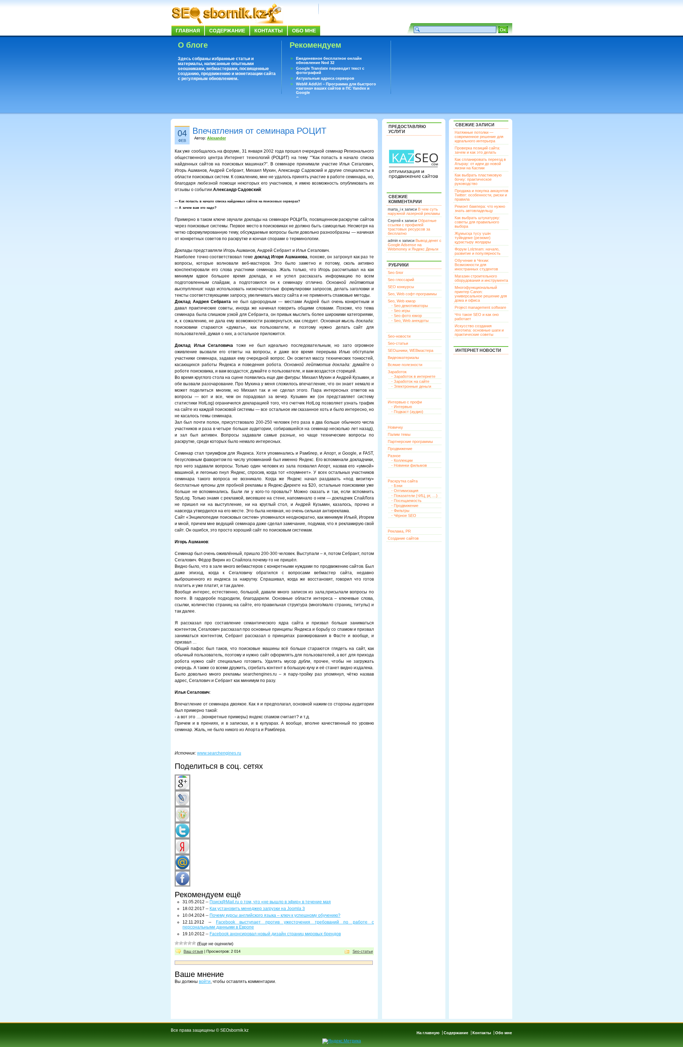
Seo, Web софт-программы (412, 294)
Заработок (397, 372)
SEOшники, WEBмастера (410, 350)
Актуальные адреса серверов (325, 78)
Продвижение (400, 448)
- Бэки (396, 485)
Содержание (227, 30)
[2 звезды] (181, 943)
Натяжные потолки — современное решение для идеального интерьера (479, 136)
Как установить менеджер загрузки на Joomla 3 (257, 908)
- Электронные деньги (411, 386)
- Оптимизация (404, 490)
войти (205, 981)
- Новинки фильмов (409, 465)
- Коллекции (402, 460)
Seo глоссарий (401, 279)
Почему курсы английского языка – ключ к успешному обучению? (275, 915)
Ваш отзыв (193, 951)
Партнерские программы (410, 441)
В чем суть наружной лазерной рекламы (414, 211)
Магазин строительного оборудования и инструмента (481, 278)
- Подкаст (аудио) (407, 411)
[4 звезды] (189, 943)
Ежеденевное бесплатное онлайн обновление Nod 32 (329, 60)
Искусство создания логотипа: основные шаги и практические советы (479, 330)
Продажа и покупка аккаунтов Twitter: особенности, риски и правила (481, 195)
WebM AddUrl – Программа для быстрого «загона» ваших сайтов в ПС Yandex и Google (336, 88)
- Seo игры (400, 310)
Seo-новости (399, 336)
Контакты (268, 30)
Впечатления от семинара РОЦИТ (259, 131)
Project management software (480, 307)
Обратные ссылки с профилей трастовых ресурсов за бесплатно (412, 227)
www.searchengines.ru (219, 753)
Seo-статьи (363, 951)
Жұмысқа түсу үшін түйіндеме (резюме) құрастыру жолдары (473, 237)
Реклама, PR (399, 531)
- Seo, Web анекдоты (410, 320)
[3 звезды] (185, 943)
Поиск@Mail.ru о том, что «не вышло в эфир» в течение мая (270, 901)
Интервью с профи (405, 402)
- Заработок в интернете (413, 376)
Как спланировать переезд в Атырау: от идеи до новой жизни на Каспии (480, 163)
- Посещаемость (406, 500)
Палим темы (399, 434)
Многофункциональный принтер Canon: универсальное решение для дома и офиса (481, 293)
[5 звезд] (194, 943)
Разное (394, 456)
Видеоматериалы (403, 357)
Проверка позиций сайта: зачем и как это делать (477, 150)
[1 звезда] (177, 943)
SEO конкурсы (401, 287)
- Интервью (401, 406)
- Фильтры (400, 510)
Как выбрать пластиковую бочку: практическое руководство (478, 179)
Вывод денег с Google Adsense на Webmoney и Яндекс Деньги (414, 244)
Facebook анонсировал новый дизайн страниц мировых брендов (275, 933)
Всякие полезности (405, 365)
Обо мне (304, 30)
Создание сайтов (403, 538)
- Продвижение (404, 505)
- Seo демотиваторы (409, 305)
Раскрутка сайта (403, 481)
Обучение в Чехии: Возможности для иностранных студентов (476, 264)
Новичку (395, 427)
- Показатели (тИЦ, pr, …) (414, 495)
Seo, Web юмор (401, 301)
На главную (428, 1033)
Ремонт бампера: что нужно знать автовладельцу (480, 208)
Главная (188, 30)
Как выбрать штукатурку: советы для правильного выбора (477, 222)
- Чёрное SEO (403, 515)
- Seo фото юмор (406, 315)
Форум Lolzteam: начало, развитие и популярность (478, 251)
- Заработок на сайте (410, 381)
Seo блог (395, 272)
